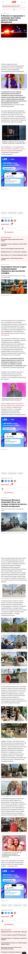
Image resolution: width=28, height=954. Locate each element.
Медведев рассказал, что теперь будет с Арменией (14, 252)
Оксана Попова (5, 900)
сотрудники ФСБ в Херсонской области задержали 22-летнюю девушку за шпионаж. (13, 148)
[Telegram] (8, 220)
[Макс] (5, 220)
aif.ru (14, 104)
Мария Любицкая (5, 188)
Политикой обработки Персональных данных (10, 6)
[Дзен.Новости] (2, 220)
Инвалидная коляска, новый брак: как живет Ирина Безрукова (14, 244)
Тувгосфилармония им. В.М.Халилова (19, 89)
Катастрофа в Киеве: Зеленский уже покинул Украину (12, 240)
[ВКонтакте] (11, 220)
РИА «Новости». (5, 335)
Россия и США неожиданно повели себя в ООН (12, 248)
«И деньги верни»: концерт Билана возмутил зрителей (12, 259)
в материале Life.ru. (12, 866)
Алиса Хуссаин (5, 449)
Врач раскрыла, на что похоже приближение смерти (14, 255)
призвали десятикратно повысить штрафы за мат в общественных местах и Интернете (13, 405)
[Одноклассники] (15, 220)
